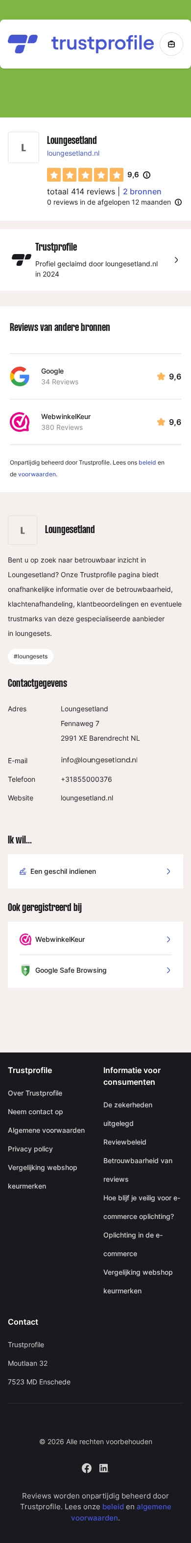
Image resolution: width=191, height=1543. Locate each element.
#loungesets (31, 656)
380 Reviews (62, 427)
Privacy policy (30, 1149)
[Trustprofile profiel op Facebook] (87, 1467)
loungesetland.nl (73, 153)
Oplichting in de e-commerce (133, 1244)
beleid (147, 462)
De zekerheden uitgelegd (127, 1113)
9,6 (138, 175)
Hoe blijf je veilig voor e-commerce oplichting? (141, 1206)
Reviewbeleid (124, 1142)
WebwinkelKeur (66, 416)
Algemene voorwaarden (46, 1130)
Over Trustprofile (35, 1093)
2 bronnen (142, 191)
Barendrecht (109, 738)
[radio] (54, 175)
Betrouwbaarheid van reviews (137, 1169)
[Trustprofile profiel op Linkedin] (104, 1467)
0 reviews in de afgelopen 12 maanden (109, 202)
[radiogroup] (85, 175)
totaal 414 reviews (81, 191)
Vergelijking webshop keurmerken (42, 1176)
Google (52, 371)
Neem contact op (35, 1111)
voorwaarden (37, 474)
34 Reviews (59, 381)
